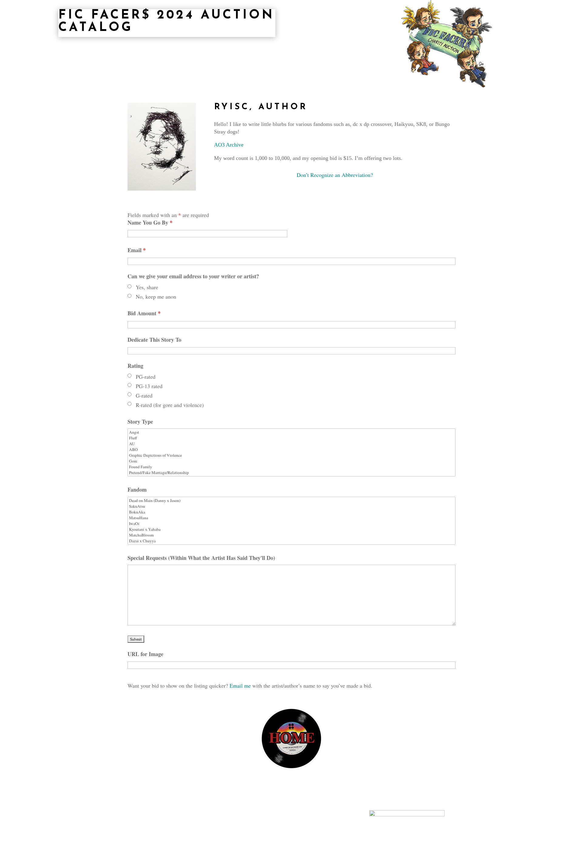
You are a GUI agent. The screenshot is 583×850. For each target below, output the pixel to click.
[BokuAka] (291, 512)
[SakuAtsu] (291, 506)
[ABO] (291, 449)
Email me (241, 685)
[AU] (291, 444)
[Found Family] (291, 467)
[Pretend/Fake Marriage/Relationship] (291, 473)
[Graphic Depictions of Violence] (291, 455)
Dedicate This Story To (154, 340)
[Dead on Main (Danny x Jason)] (291, 500)
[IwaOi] (291, 524)
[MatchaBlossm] (291, 535)
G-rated (144, 395)
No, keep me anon (156, 296)
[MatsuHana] (291, 518)
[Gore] (291, 461)
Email (137, 250)
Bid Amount (147, 313)
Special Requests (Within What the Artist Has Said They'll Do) (201, 558)
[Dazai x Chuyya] (291, 541)
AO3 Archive (229, 145)
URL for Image (145, 654)
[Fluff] (291, 438)
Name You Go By (150, 222)
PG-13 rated (149, 386)
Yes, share (147, 287)
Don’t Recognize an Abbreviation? (335, 174)
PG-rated (145, 376)
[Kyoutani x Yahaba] (291, 529)
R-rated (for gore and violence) (170, 404)
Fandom (137, 489)
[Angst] (291, 432)
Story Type (140, 421)
